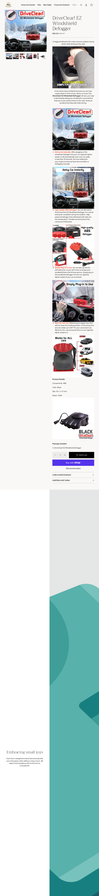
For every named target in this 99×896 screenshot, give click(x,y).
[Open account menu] (86, 5)
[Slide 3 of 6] (22, 56)
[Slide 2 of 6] (16, 56)
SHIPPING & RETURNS (61, 480)
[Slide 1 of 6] (9, 56)
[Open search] (81, 5)
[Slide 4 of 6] (29, 56)
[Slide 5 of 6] (36, 56)
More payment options (73, 468)
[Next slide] (45, 30)
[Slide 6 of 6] (43, 56)
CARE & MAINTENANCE (61, 475)
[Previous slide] (7, 30)
